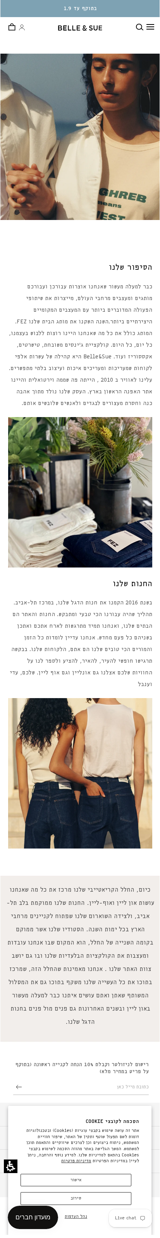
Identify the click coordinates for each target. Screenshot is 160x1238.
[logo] (80, 28)
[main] (80, 539)
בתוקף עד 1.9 (80, 8)
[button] (10, 1166)
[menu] (150, 27)
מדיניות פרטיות (76, 1161)
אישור (76, 1180)
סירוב (76, 1198)
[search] (141, 27)
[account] (22, 28)
